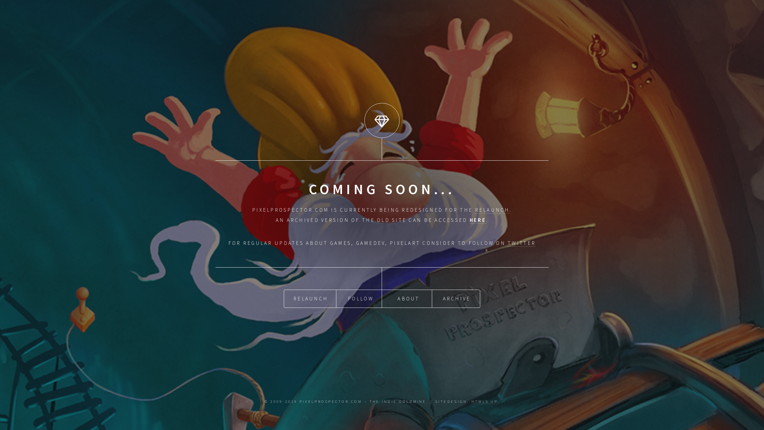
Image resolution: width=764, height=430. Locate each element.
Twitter (522, 243)
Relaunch (310, 298)
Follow (361, 298)
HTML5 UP (484, 401)
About (408, 298)
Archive (457, 298)
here (478, 220)
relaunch (492, 210)
